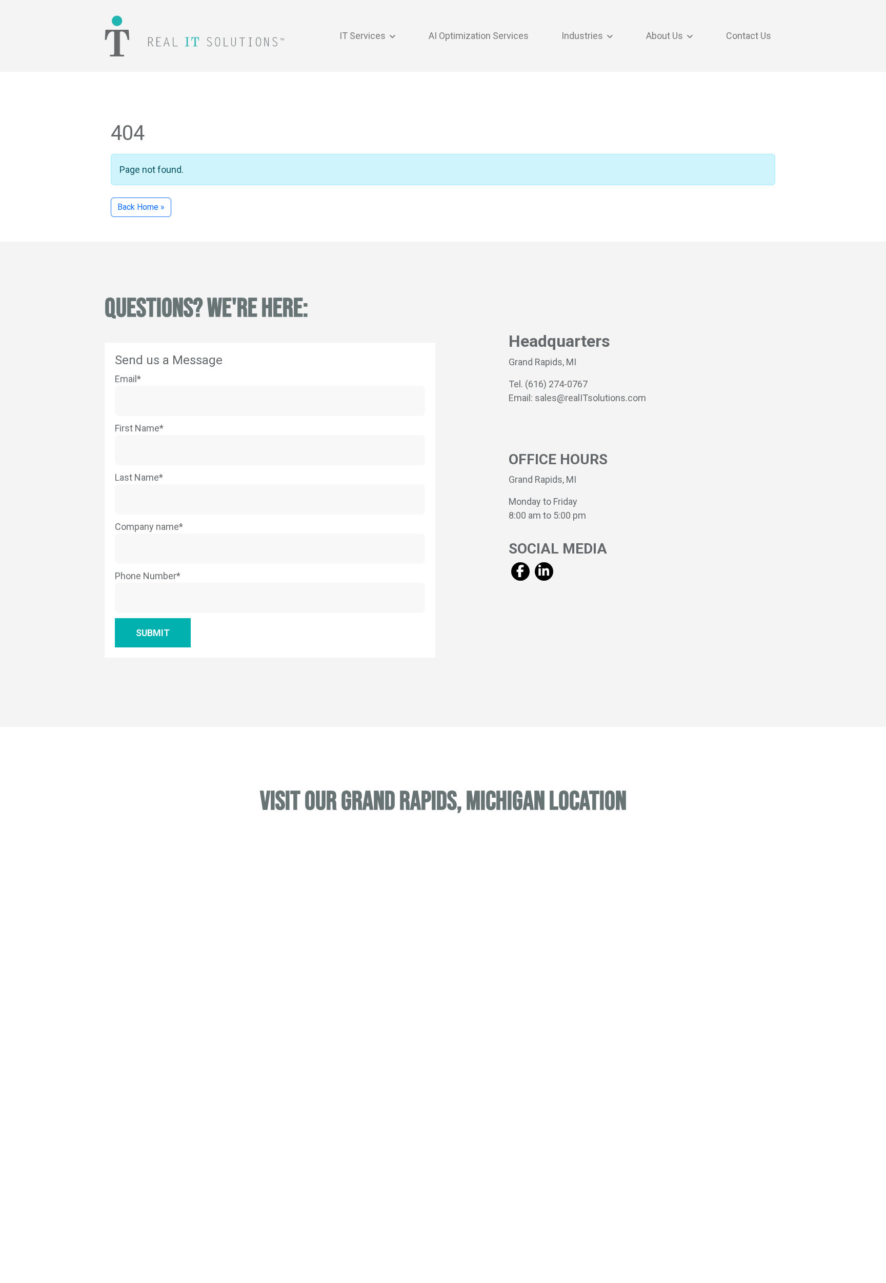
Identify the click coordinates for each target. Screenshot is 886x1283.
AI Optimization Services (479, 35)
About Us (665, 35)
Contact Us (748, 35)
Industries (583, 35)
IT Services (363, 35)
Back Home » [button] (141, 207)
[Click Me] (520, 571)
